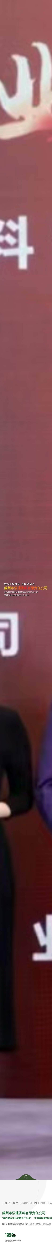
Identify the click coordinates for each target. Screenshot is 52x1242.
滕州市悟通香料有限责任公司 (15, 1224)
